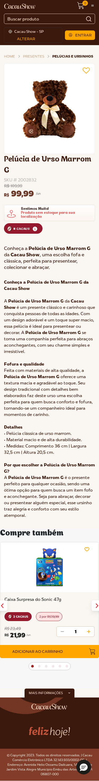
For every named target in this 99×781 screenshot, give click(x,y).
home (9, 56)
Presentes (33, 56)
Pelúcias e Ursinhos (72, 56)
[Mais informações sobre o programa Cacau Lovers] (35, 228)
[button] (80, 35)
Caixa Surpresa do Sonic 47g (32, 599)
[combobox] (49, 19)
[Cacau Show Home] (20, 6)
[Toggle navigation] (92, 5)
